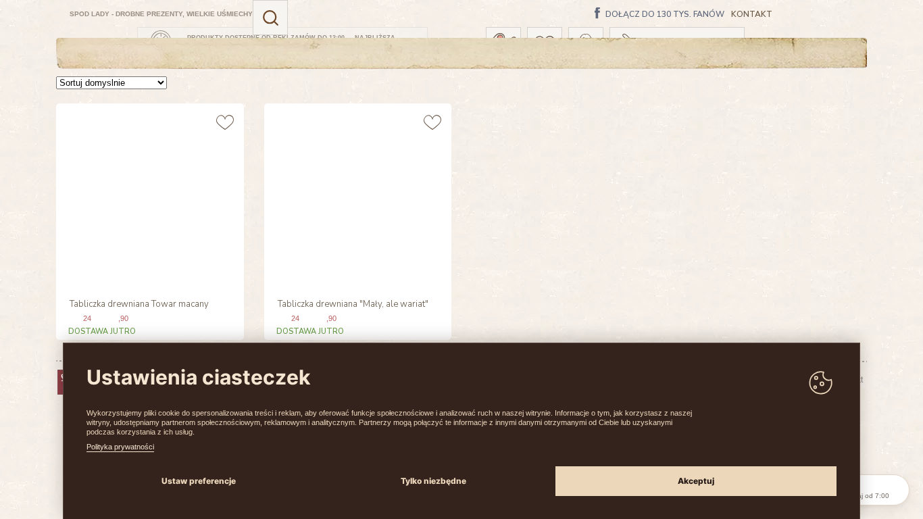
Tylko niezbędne (433, 481)
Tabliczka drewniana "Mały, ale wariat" (353, 304)
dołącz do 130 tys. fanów (664, 15)
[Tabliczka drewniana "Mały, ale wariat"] (356, 195)
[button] (270, 17)
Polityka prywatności (120, 447)
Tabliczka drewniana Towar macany (139, 304)
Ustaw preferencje (198, 481)
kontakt (751, 14)
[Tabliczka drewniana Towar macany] (148, 195)
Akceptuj (696, 481)
